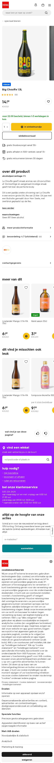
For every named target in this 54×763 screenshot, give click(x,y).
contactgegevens (11, 263)
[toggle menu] (49, 5)
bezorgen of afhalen (14, 477)
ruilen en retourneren (14, 480)
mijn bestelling (11, 473)
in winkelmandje (33, 126)
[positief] (37, 433)
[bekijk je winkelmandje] (43, 5)
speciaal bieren (12, 21)
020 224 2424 (9, 491)
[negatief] (45, 433)
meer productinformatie (20, 227)
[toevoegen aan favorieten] (48, 101)
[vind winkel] (48, 459)
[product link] (16, 301)
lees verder (8, 208)
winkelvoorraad (27, 136)
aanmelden (27, 548)
